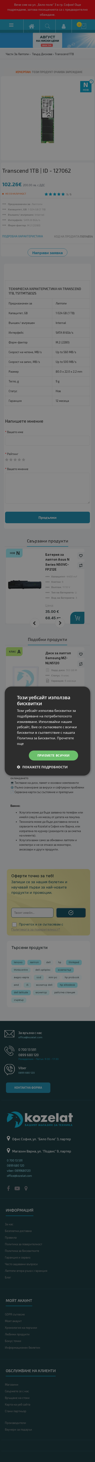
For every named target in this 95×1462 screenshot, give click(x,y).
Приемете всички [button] (53, 755)
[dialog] (47, 731)
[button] (42, 767)
